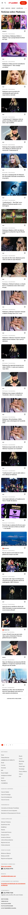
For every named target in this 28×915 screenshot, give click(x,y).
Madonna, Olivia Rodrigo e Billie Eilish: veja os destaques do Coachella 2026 (13, 420)
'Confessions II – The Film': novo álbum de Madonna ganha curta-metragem (12, 204)
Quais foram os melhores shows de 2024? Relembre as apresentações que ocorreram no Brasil (14, 608)
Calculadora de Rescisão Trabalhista (10, 808)
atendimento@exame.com (8, 876)
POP (20, 776)
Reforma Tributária (6, 822)
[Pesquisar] (5, 3)
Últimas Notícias (5, 757)
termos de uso (4, 901)
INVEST (2, 8)
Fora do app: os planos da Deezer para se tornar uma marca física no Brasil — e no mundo (13, 526)
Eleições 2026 (20, 8)
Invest (2, 778)
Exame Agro (22, 766)
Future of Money (23, 771)
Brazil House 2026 (5, 824)
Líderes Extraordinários (7, 840)
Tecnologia (21, 769)
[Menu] (2, 3)
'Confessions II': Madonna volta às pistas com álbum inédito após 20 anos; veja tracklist (12, 120)
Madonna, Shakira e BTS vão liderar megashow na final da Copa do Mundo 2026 (13, 231)
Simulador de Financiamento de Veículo (10, 813)
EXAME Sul (3, 827)
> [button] (12, 744)
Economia (3, 767)
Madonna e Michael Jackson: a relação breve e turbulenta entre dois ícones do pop (13, 285)
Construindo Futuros (6, 832)
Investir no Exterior (6, 837)
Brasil (2, 762)
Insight (13, 8)
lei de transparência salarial (8, 908)
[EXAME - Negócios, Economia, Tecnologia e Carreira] (13, 3)
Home (2, 755)
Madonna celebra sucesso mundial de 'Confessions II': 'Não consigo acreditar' (13, 65)
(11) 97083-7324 (8, 892)
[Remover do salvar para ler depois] (25, 31)
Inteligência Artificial (6, 775)
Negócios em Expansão (6, 858)
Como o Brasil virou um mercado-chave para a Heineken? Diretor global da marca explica (12, 636)
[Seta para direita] (24, 8)
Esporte (21, 763)
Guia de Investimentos (6, 797)
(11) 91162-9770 (8, 868)
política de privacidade (7, 905)
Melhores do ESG (5, 856)
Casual (20, 758)
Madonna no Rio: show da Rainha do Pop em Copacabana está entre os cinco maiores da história (13, 691)
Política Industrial (5, 845)
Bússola (3, 829)
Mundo (20, 756)
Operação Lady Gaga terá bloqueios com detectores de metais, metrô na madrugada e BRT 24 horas (13, 580)
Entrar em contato (6, 866)
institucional (4, 899)
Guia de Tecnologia (5, 794)
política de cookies (6, 903)
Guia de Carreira (5, 799)
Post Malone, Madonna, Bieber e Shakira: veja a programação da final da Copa (13, 37)
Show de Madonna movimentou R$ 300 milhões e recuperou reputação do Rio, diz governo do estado (14, 663)
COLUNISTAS (4, 783)
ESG (2, 770)
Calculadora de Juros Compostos (9, 810)
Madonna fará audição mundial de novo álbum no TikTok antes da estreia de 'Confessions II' (12, 148)
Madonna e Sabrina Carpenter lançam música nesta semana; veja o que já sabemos (13, 339)
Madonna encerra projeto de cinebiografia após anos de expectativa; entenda (11, 93)
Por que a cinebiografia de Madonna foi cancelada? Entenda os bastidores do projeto (13, 176)
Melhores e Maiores (6, 853)
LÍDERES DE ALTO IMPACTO (8, 760)
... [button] (8, 744)
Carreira (3, 765)
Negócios (8, 8)
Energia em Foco (5, 834)
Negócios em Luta (5, 842)
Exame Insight (4, 773)
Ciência (20, 774)
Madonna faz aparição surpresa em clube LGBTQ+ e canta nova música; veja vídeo (13, 367)
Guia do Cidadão (5, 792)
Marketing (21, 761)
